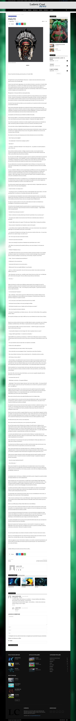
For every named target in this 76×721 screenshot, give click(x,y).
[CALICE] (52, 50)
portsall (36, 657)
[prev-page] (9, 589)
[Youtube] (67, 1)
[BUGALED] (32, 665)
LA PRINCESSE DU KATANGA (60, 44)
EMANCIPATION (11, 586)
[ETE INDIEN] (11, 696)
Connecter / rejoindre (20, 0)
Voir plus (58, 73)
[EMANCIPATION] (14, 582)
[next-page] (10, 589)
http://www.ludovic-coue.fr (20, 567)
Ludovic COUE (12, 21)
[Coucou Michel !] (11, 685)
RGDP (38, 0)
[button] (66, 10)
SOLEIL (9, 560)
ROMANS (29, 10)
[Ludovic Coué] (38, 5)
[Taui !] (59, 31)
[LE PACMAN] (28, 582)
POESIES (40, 10)
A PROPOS (25, 0)
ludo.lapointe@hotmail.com (35, 715)
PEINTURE (46, 10)
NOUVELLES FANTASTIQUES (16, 14)
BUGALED (37, 663)
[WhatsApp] (25, 24)
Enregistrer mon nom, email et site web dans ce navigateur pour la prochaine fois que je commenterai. (27, 635)
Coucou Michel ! (18, 683)
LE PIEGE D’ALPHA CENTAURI (41, 560)
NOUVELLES (35, 10)
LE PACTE (16, 678)
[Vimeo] (63, 1)
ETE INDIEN (17, 694)
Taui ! (51, 40)
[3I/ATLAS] (41, 582)
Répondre (16, 610)
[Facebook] (59, 1)
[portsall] (32, 659)
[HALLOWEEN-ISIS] (11, 691)
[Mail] (19, 570)
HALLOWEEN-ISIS (18, 689)
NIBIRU (36, 668)
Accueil (9, 14)
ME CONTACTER (62, 719)
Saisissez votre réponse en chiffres (14, 638)
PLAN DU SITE (34, 0)
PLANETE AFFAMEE (54, 69)
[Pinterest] (22, 24)
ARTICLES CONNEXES (13, 575)
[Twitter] (61, 1)
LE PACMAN (24, 586)
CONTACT (29, 0)
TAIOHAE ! (52, 64)
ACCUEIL (24, 10)
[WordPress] (21, 570)
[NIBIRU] (32, 670)
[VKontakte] (65, 1)
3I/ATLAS (36, 586)
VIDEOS (51, 10)
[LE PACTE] (11, 680)
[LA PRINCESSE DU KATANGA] (52, 45)
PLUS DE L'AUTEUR (21, 575)
